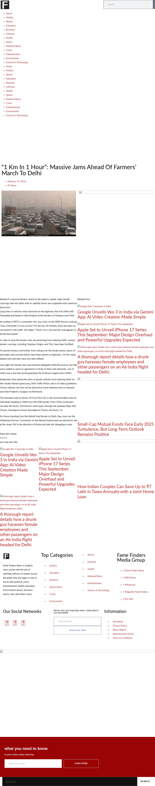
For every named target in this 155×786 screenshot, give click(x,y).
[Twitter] (15, 623)
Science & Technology (17, 62)
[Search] (154, 4)
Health (9, 38)
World (9, 22)
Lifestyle (10, 34)
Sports (9, 42)
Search (145, 781)
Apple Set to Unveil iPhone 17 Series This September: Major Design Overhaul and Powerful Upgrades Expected (57, 474)
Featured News (13, 46)
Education (11, 26)
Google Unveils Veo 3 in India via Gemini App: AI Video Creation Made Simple (19, 465)
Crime (9, 50)
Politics (9, 17)
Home (9, 13)
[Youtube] (23, 623)
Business (10, 30)
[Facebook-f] (7, 623)
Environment (12, 58)
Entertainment (13, 54)
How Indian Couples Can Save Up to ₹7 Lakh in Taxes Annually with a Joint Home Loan (116, 492)
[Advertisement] (77, 140)
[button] (0, 438)
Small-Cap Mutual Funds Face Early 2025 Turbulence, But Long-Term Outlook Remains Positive (116, 429)
